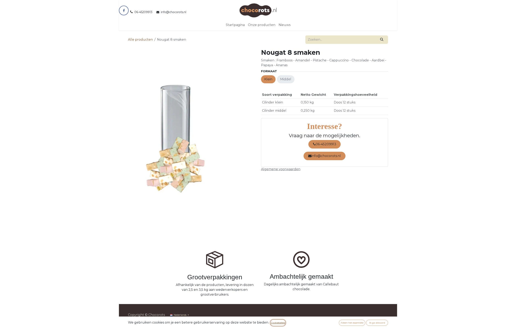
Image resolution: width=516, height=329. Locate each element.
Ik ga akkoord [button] (377, 322)
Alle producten (140, 39)
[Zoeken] (382, 39)
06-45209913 (326, 144)
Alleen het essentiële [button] (352, 322)
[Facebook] (124, 10)
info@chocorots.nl (326, 156)
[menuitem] (235, 25)
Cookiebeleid (278, 322)
